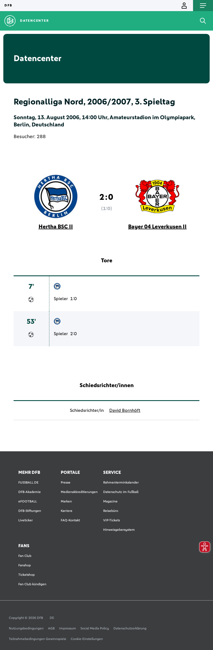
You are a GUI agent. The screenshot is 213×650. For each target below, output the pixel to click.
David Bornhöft (124, 410)
